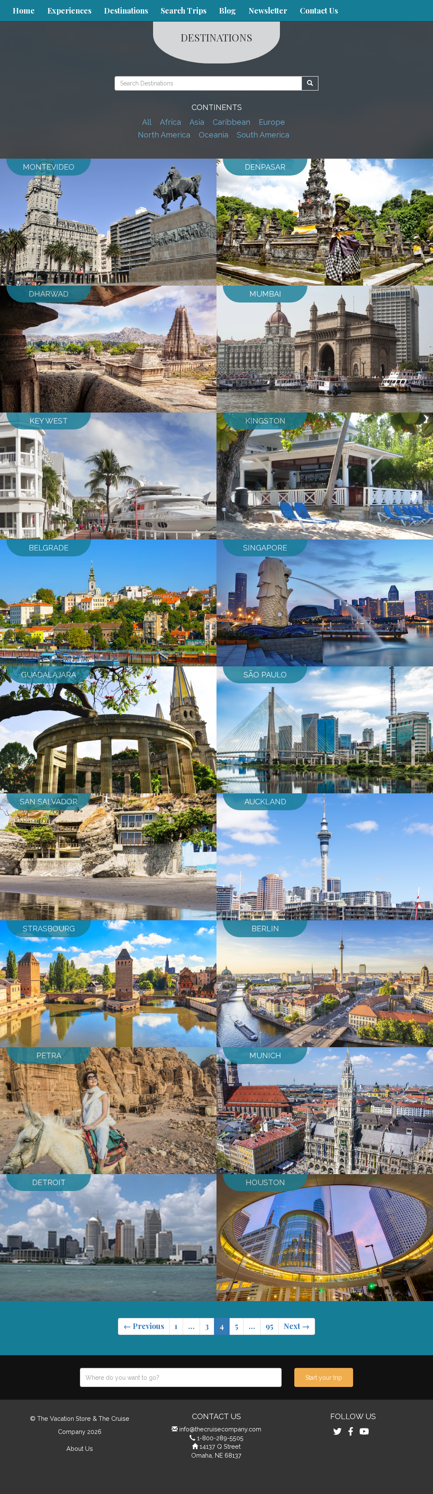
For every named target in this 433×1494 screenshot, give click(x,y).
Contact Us (319, 11)
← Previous (143, 1326)
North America (164, 134)
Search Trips (183, 11)
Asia (196, 122)
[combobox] (181, 1377)
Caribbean (231, 122)
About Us (79, 1448)
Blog (227, 11)
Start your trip (323, 1377)
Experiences (69, 11)
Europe (272, 122)
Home (24, 11)
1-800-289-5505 (220, 1438)
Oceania (213, 134)
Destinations (126, 11)
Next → (297, 1326)
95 (269, 1326)
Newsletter (268, 11)
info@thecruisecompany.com (220, 1429)
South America (263, 134)
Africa (170, 122)
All (146, 122)
